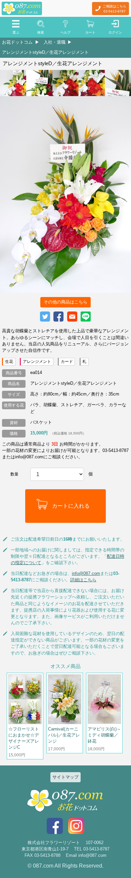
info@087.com (86, 573)
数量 (14, 474)
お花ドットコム (17, 42)
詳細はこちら (83, 579)
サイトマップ (65, 777)
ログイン (115, 32)
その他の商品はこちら (65, 301)
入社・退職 (55, 42)
